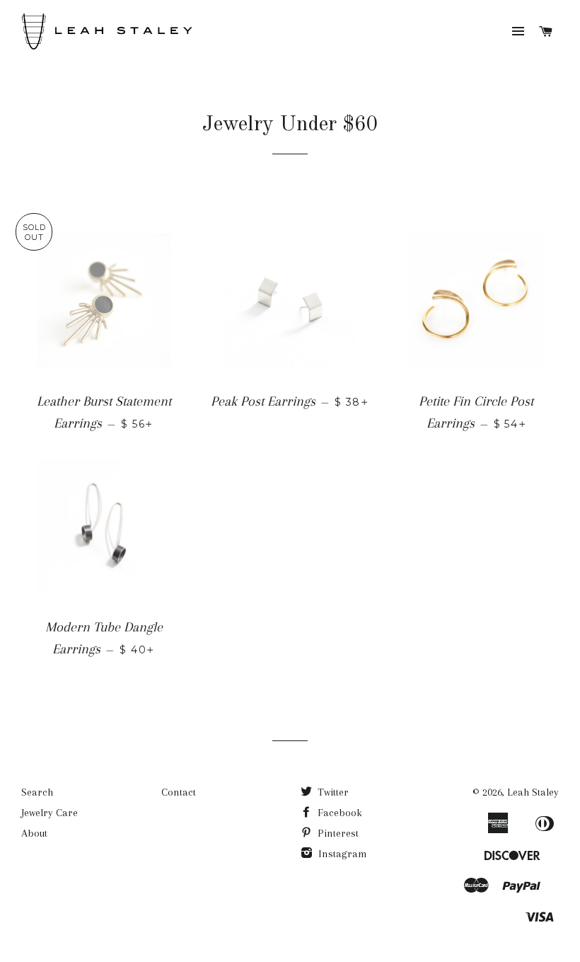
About (34, 833)
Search (37, 792)
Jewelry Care (49, 812)
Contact (178, 792)
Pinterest (337, 833)
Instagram (341, 853)
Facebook (338, 812)
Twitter (332, 792)
